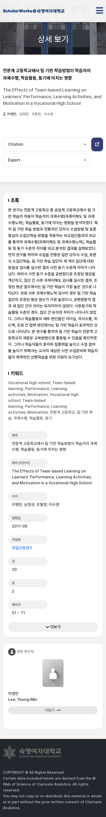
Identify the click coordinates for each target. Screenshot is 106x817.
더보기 (55, 627)
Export (14, 160)
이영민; (12, 114)
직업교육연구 (22, 548)
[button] (97, 144)
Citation (15, 144)
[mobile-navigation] (99, 9)
